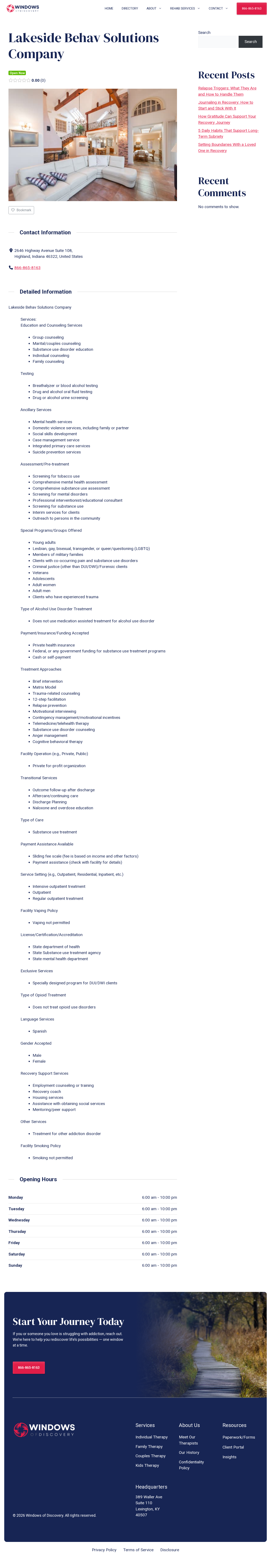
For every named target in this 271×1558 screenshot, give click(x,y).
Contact (216, 8)
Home (109, 8)
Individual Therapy (152, 1437)
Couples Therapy (151, 1455)
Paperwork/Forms (239, 1437)
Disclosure (169, 1549)
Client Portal (233, 1447)
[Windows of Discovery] (22, 8)
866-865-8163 (251, 8)
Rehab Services (182, 8)
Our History (189, 1452)
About (151, 8)
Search (204, 32)
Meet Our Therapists (188, 1440)
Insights (229, 1456)
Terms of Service (138, 1549)
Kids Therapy (147, 1465)
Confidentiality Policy (191, 1465)
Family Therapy (149, 1446)
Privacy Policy (104, 1549)
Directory (130, 8)
